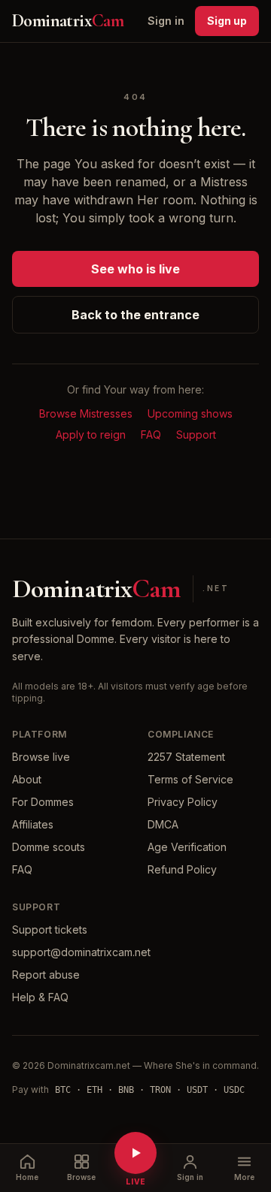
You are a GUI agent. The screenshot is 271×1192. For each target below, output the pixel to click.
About (26, 779)
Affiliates (32, 824)
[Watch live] (135, 1153)
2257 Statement (186, 756)
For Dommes (43, 801)
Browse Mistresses (85, 413)
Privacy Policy (183, 801)
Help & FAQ (40, 997)
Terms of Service (190, 779)
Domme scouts (48, 846)
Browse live (41, 756)
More (244, 1176)
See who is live (135, 268)
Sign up (227, 20)
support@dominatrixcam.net (81, 952)
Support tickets (49, 929)
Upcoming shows (190, 413)
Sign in (166, 20)
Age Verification (187, 846)
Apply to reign (91, 434)
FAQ (151, 434)
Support (196, 434)
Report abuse (46, 974)
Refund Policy (182, 869)
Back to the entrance (135, 314)
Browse (81, 1176)
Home (27, 1176)
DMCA (163, 824)
